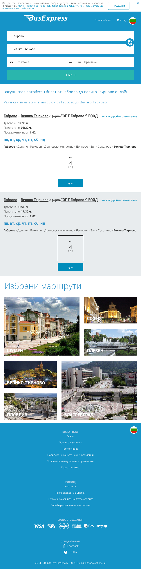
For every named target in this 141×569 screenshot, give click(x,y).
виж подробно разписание (119, 116)
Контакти (70, 486)
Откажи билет (103, 20)
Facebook (73, 545)
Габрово (10, 116)
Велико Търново (34, 116)
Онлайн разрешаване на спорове (70, 505)
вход (122, 20)
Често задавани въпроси (70, 492)
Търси (70, 75)
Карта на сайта (70, 467)
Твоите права (70, 448)
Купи (70, 183)
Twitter (72, 552)
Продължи (119, 5)
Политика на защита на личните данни (70, 454)
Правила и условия (70, 442)
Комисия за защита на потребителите (70, 498)
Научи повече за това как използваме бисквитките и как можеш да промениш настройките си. (52, 7)
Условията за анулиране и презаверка (70, 461)
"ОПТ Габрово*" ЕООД (79, 116)
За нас (70, 436)
